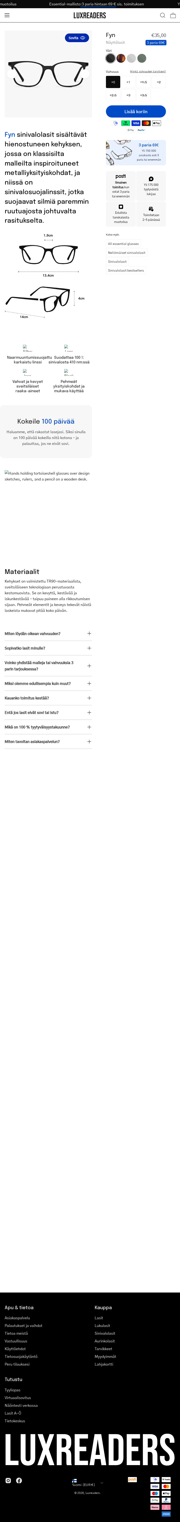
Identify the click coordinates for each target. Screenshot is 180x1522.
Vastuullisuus (16, 1341)
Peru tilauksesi (17, 1364)
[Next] (85, 74)
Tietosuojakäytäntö (21, 1356)
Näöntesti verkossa (21, 1405)
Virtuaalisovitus (18, 1397)
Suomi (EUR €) (83, 1484)
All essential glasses (123, 243)
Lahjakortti (104, 1364)
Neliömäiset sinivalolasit (126, 252)
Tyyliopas (12, 1390)
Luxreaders (93, 1493)
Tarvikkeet (103, 1348)
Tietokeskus (15, 1420)
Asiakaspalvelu (17, 1317)
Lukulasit (102, 1325)
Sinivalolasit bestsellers (126, 270)
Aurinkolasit (105, 1341)
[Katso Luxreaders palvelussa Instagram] (8, 1480)
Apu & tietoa (19, 1307)
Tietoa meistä (16, 1333)
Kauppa (103, 1307)
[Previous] (11, 74)
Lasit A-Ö (13, 1413)
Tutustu (13, 1379)
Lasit (99, 1317)
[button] (162, 15)
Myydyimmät (105, 1356)
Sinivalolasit (117, 261)
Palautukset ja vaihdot (23, 1325)
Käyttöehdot (15, 1348)
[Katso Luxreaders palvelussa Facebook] (18, 1480)
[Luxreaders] (90, 15)
